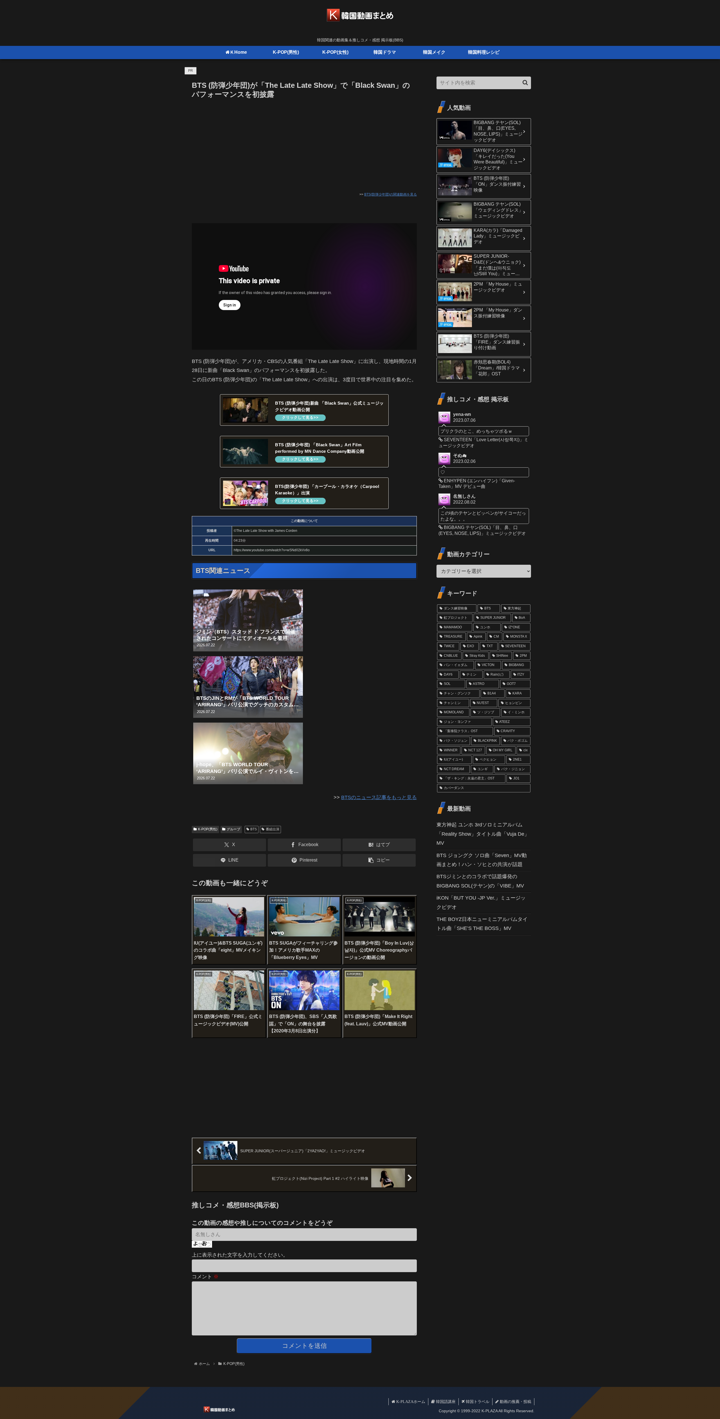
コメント (205, 1276)
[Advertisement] (304, 143)
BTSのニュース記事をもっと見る (379, 797)
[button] (379, 860)
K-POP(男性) (207, 829)
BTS (253, 829)
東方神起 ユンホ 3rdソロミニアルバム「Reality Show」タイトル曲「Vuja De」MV (482, 834)
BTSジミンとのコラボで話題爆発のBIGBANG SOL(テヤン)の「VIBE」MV (480, 881)
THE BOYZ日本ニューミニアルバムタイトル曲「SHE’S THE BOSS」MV (482, 923)
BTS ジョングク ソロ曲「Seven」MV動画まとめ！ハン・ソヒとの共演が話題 (481, 860)
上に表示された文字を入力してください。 (240, 1255)
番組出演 (272, 829)
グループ (233, 829)
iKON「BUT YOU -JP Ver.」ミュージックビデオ (481, 902)
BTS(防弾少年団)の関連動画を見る (390, 194)
